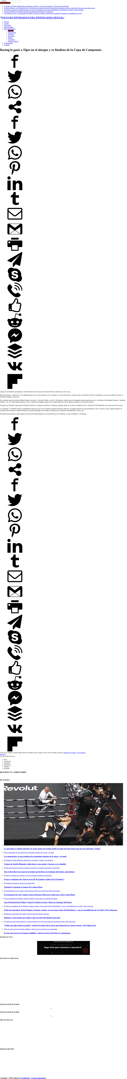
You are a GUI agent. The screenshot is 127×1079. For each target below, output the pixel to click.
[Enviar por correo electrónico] (15, 220)
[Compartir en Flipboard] (15, 388)
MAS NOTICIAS (9, 29)
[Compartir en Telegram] (15, 266)
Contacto (7, 45)
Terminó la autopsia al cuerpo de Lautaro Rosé (23, 887)
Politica (10, 38)
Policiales (11, 34)
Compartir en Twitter (69, 752)
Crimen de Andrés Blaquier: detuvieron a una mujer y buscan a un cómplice (35, 864)
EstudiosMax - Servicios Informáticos (33, 1078)
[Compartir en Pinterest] (15, 175)
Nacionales (7, 25)
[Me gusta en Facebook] (15, 312)
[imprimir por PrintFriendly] (15, 251)
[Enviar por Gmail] (15, 236)
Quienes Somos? (13, 41)
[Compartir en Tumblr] (15, 205)
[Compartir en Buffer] (15, 358)
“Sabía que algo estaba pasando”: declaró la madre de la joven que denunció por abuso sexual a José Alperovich (50, 925)
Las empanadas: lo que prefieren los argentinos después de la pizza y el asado (35, 856)
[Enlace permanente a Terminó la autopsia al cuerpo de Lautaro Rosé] (19, 883)
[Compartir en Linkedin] (15, 190)
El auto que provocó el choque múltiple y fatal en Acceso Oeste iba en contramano (37, 933)
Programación (8, 43)
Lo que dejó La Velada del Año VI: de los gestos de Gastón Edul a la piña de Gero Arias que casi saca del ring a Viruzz (52, 849)
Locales (6, 23)
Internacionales (8, 27)
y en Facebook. (81, 752)
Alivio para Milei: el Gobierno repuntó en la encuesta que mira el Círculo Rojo (28, 11)
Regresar (3, 754)
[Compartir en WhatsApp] (15, 98)
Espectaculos (12, 32)
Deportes (11, 31)
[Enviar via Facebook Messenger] (15, 342)
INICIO (6, 22)
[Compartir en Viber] (15, 297)
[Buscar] (1, 1)
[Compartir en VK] (15, 373)
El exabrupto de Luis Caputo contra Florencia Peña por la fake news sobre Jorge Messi (39, 895)
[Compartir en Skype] (15, 281)
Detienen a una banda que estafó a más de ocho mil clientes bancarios (32, 918)
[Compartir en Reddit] (15, 327)
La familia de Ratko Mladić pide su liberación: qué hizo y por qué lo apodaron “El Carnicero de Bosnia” (36, 6)
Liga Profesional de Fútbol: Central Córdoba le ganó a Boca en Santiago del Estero (38, 902)
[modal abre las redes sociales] (15, 114)
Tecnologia (11, 39)
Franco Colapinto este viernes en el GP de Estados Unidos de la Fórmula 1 (34, 879)
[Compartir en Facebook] (15, 68)
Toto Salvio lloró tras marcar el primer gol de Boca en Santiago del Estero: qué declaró (39, 872)
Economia (11, 36)
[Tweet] (15, 83)
